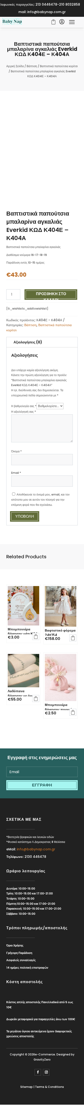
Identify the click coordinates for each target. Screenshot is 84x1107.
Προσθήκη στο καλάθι (51, 295)
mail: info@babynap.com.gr (42, 12)
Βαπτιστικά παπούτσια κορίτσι (59, 66)
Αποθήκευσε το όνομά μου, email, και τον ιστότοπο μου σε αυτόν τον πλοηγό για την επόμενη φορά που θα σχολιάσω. (40, 499)
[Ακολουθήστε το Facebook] (38, 1072)
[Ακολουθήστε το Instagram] (46, 1072)
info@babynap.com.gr (36, 849)
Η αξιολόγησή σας (23, 412)
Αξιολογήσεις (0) (28, 342)
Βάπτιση (32, 66)
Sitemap (26, 1087)
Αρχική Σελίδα (15, 66)
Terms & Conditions (49, 1087)
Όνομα (16, 451)
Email (16, 473)
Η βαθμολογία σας (23, 406)
